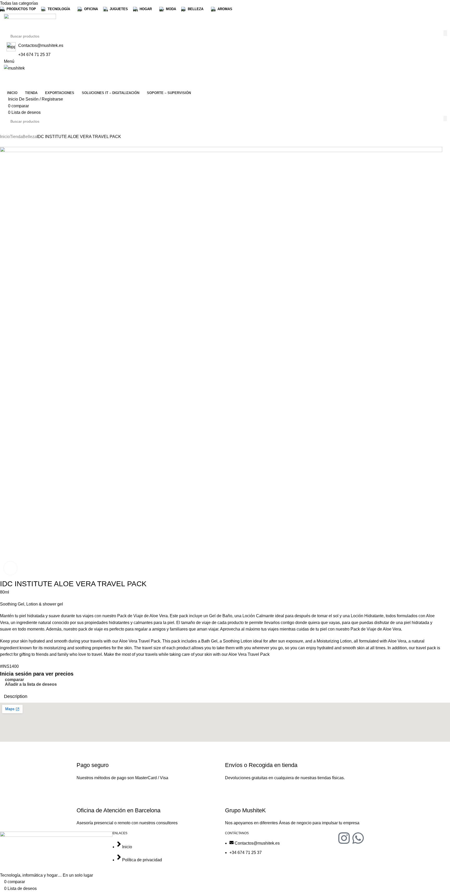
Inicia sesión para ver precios (36, 674)
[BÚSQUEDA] (445, 33)
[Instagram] (344, 838)
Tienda (16, 136)
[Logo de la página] (30, 22)
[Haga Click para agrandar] (10, 568)
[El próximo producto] (13, 144)
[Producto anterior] (2, 144)
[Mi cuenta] (5, 75)
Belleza (30, 136)
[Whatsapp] (358, 838)
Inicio (5, 136)
